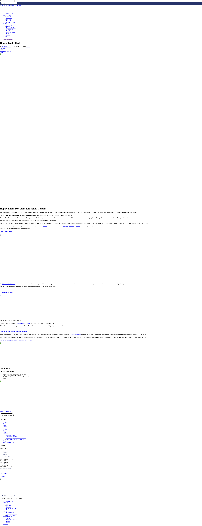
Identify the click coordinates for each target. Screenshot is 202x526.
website (45, 226)
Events (5, 426)
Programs (5, 433)
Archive (28, 47)
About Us (8, 504)
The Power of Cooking (9, 442)
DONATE (5, 524)
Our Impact (9, 505)
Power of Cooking (11, 515)
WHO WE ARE (7, 502)
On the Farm (6, 432)
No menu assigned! (8, 39)
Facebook (71, 226)
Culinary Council (10, 509)
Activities (5, 422)
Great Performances (76, 334)
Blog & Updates (10, 512)
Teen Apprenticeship (11, 436)
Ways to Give (9, 518)
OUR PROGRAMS (8, 501)
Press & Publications (11, 514)
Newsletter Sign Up (7, 415)
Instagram (65, 226)
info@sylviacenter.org (5, 463)
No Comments (3, 48)
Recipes (5, 441)
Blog (4, 425)
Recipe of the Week (6, 232)
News (4, 431)
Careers (5, 454)
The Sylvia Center (6, 47)
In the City (5, 429)
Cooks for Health (10, 435)
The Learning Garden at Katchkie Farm (16, 438)
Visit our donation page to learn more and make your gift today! (16, 340)
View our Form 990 (5, 456)
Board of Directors (11, 508)
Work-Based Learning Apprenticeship (15, 439)
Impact (5, 428)
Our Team (8, 507)
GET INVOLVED (8, 517)
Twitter (78, 226)
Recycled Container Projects (22, 323)
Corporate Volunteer (11, 519)
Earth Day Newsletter (5, 411)
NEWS (5, 511)
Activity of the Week (6, 292)
